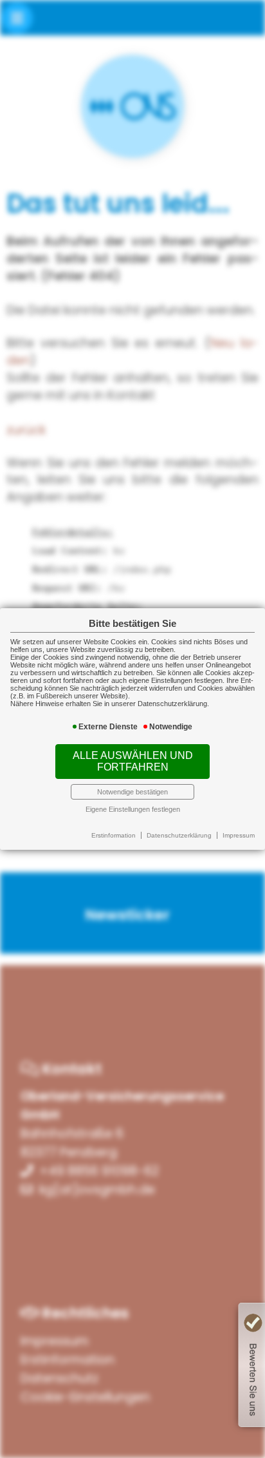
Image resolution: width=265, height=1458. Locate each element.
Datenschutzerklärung (179, 835)
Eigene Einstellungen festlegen (133, 809)
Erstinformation (113, 835)
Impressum (239, 835)
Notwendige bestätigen (132, 792)
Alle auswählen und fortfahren (133, 761)
